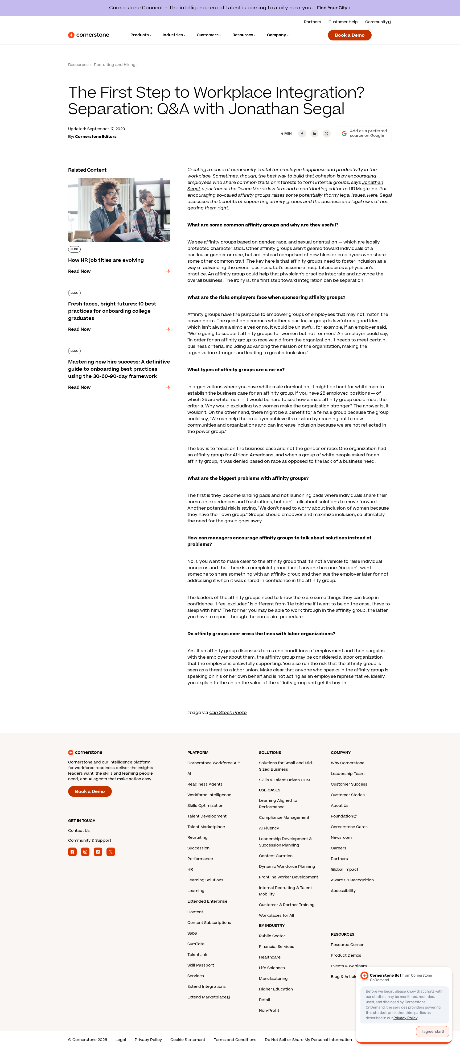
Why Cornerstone (347, 763)
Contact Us (79, 830)
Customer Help (343, 22)
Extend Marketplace (207, 997)
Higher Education (276, 989)
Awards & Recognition (352, 880)
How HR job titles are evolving (100, 177)
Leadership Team (347, 774)
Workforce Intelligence (209, 795)
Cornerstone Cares (349, 827)
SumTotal (196, 944)
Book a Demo (350, 35)
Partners (312, 22)
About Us (339, 805)
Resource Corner (347, 945)
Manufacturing (273, 978)
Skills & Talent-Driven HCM (284, 780)
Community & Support (89, 840)
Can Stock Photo (228, 712)
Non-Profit (269, 1010)
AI (189, 774)
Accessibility (343, 891)
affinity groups (254, 195)
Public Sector (272, 936)
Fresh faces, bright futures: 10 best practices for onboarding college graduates (116, 292)
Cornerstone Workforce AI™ (213, 763)
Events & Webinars (349, 966)
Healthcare (270, 957)
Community (376, 22)
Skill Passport (200, 965)
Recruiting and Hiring (114, 65)
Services (195, 976)
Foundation (342, 816)
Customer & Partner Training (287, 905)
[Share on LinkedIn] (314, 134)
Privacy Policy (148, 1040)
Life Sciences (272, 968)
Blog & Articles (345, 977)
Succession (198, 848)
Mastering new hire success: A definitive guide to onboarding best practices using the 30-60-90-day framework (119, 353)
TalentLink (197, 954)
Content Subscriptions (209, 923)
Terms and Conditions (235, 1040)
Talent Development (207, 816)
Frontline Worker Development (288, 877)
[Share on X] (327, 134)
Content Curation (276, 856)
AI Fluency (269, 828)
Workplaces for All (276, 915)
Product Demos (346, 955)
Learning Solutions (205, 880)
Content (195, 912)
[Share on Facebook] (302, 134)
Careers (338, 848)
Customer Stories (348, 795)
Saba (192, 933)
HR (190, 869)
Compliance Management (284, 817)
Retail (264, 1000)
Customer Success (349, 784)
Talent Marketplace (206, 827)
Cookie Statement (187, 1040)
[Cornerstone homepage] (119, 752)
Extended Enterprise (207, 901)
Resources (78, 65)
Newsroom (341, 837)
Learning (195, 891)
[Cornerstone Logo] (88, 35)
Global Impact (344, 869)
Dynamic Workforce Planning (287, 866)
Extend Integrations (206, 986)
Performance (200, 859)
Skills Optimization (205, 805)
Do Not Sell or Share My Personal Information (308, 1040)
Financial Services (276, 946)
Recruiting (197, 837)
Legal (121, 1040)
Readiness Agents (205, 784)
